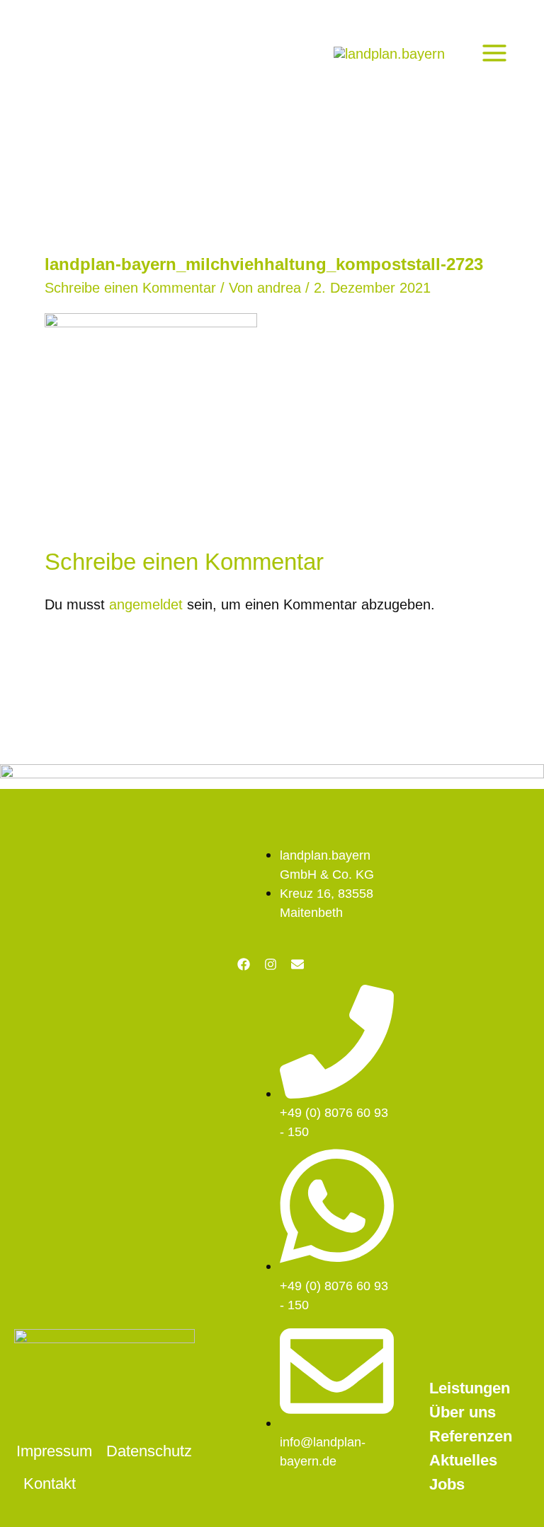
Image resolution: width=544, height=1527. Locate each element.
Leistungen (469, 1388)
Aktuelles (463, 1460)
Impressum (54, 1451)
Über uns (462, 1412)
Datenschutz (149, 1451)
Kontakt (49, 1483)
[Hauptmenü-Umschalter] (494, 53)
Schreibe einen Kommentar (130, 288)
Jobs (447, 1484)
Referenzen (470, 1436)
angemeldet (146, 604)
